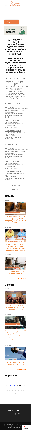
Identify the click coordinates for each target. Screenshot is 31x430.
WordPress (19, 427)
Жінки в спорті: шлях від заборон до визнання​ (15, 363)
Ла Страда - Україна (13, 424)
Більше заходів (21, 369)
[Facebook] (11, 414)
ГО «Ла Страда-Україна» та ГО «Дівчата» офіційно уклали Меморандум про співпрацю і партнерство (15, 247)
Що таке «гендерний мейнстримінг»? (15, 272)
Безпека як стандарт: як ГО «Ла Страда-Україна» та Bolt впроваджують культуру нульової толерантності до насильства (15, 336)
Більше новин (21, 278)
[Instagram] (15, 414)
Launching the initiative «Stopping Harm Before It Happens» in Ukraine (15, 308)
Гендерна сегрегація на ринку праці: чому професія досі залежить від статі (15, 220)
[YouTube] (19, 414)
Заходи (9, 284)
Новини (9, 195)
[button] (6, 32)
